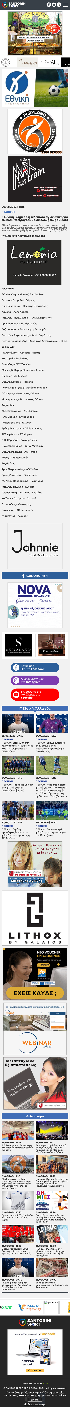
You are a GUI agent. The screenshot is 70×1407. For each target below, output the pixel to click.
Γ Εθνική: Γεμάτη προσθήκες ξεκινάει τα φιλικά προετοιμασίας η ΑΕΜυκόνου (16, 834)
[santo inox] (53, 62)
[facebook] (49, 4)
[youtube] (54, 4)
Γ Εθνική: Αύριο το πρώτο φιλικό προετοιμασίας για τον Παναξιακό (51, 832)
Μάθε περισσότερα (35, 1404)
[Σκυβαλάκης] (31, 62)
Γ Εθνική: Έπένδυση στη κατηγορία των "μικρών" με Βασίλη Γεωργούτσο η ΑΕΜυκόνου (17, 747)
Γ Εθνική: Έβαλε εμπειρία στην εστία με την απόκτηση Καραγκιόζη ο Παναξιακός (50, 747)
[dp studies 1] (30, 1307)
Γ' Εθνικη (8, 212)
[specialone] (8, 1307)
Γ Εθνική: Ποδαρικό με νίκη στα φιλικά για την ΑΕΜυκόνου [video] (17, 787)
